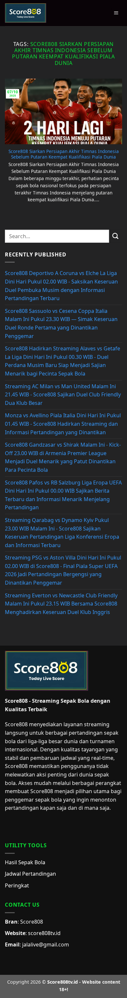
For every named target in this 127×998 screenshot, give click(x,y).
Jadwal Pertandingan (30, 873)
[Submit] (115, 236)
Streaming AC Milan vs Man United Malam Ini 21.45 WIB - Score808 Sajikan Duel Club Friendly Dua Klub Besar (63, 395)
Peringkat (17, 885)
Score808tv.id (62, 982)
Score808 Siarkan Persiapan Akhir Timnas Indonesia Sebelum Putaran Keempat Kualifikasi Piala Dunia (63, 154)
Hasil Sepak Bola (25, 862)
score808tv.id (44, 933)
